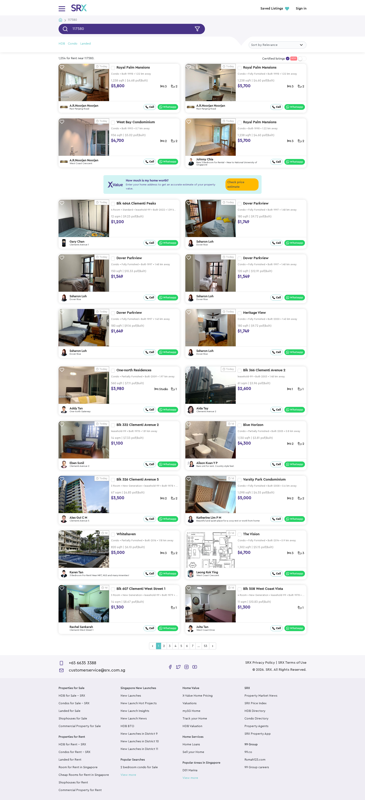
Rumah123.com (254, 759)
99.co (248, 752)
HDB (62, 43)
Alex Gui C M (78, 517)
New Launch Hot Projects (139, 703)
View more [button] (128, 774)
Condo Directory (256, 718)
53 (205, 646)
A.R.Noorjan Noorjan (84, 105)
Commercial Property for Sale (80, 726)
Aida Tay (202, 408)
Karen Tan (76, 572)
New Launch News (134, 718)
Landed (85, 43)
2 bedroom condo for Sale (139, 767)
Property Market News (260, 695)
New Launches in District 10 (140, 741)
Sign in (301, 8)
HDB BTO (127, 726)
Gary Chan (77, 241)
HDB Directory (254, 710)
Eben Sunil (77, 463)
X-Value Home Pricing (197, 695)
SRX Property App (257, 733)
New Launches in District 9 (139, 733)
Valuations (189, 703)
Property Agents (256, 726)
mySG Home (191, 710)
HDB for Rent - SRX (72, 744)
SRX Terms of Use (292, 662)
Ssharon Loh (204, 241)
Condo (72, 43)
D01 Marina (189, 770)
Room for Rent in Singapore (78, 767)
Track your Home (194, 718)
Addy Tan (76, 408)
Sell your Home (193, 752)
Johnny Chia (204, 159)
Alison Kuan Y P (206, 463)
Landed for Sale (69, 710)
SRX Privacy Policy (260, 662)
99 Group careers (256, 767)
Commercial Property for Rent (80, 790)
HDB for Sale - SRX (72, 695)
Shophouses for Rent (73, 782)
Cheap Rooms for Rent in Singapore (84, 774)
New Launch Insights (135, 710)
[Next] (212, 646)
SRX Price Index (255, 703)
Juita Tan (202, 626)
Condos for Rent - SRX (74, 752)
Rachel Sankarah (81, 626)
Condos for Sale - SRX (74, 703)
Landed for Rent (70, 759)
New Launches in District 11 (139, 748)
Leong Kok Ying (207, 572)
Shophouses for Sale (73, 718)
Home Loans (191, 744)
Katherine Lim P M (208, 517)
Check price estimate (235, 184)
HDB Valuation (192, 726)
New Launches (131, 695)
